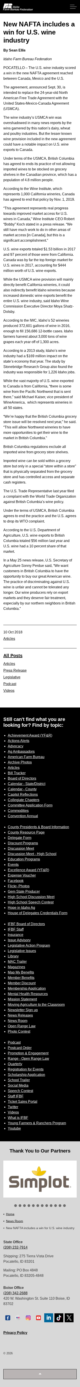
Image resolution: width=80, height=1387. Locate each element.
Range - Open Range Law (28, 1058)
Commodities (18, 811)
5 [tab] (33, 1205)
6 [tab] (37, 1205)
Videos (8, 690)
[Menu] (73, 6)
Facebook (16, 881)
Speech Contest (20, 1091)
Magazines (16, 967)
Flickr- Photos (19, 886)
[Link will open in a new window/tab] (40, 1179)
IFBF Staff (16, 929)
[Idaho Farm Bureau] (18, 7)
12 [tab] (64, 1205)
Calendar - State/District (26, 784)
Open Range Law (22, 1026)
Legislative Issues (22, 951)
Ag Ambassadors (21, 751)
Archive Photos (20, 762)
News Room (17, 1021)
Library (13, 956)
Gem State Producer (24, 891)
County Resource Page (26, 832)
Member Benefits (21, 978)
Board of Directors (22, 778)
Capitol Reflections (23, 794)
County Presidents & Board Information (38, 827)
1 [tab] (15, 1205)
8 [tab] (46, 1205)
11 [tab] (60, 1205)
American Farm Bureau (26, 757)
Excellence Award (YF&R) (28, 870)
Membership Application (27, 988)
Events (13, 865)
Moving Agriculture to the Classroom (36, 1004)
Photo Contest (19, 1031)
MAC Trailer (17, 961)
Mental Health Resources (28, 994)
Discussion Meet (21, 848)
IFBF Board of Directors (26, 924)
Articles (9, 639)
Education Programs (24, 859)
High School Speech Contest (31, 902)
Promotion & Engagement (28, 1053)
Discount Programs (23, 843)
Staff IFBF (16, 1096)
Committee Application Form (30, 805)
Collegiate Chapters (23, 800)
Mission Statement (22, 999)
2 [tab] (20, 1205)
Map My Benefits (21, 972)
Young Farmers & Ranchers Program (37, 1123)
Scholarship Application (26, 1075)
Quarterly (15, 1064)
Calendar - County (22, 789)
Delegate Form (19, 838)
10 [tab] (55, 1205)
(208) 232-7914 (15, 1247)
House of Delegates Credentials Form (37, 913)
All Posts (12, 655)
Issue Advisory (19, 940)
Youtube (14, 1128)
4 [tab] (29, 1205)
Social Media (18, 1085)
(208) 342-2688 (15, 1293)
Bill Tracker (17, 773)
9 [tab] (51, 1205)
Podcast (9, 684)
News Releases (20, 1015)
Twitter (13, 1107)
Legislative (11, 677)
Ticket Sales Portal (22, 1101)
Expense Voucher (22, 875)
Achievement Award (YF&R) (30, 735)
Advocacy (15, 746)
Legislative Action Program (29, 945)
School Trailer (19, 1080)
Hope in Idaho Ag (21, 908)
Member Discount (22, 983)
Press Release (15, 670)
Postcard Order (20, 1048)
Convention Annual (23, 816)
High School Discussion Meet (31, 897)
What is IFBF (18, 1118)
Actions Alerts (18, 741)
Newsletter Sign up (23, 1010)
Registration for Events (26, 1069)
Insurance (15, 935)
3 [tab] (24, 1205)
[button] (40, 1374)
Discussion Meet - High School (32, 854)
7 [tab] (42, 1205)
